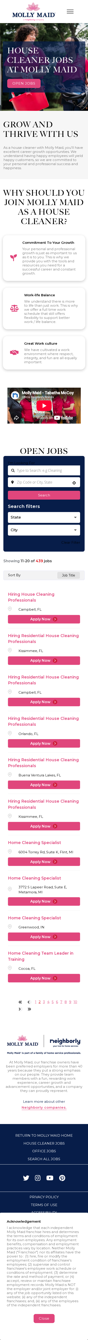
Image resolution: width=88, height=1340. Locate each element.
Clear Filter (70, 542)
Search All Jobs (44, 1159)
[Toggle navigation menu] (70, 11)
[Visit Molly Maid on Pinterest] (62, 1179)
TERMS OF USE (44, 1205)
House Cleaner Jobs (44, 1143)
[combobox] (44, 482)
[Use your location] (74, 483)
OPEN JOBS (23, 83)
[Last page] (29, 1009)
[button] (44, 517)
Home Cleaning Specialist (34, 842)
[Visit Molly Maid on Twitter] (26, 1179)
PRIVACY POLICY (44, 1197)
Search (44, 495)
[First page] (20, 1002)
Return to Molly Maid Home (44, 1135)
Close (44, 1318)
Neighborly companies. (44, 1107)
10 (75, 1002)
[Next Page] (20, 1009)
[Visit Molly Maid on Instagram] (38, 1179)
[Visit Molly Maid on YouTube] (50, 1179)
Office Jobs (44, 1151)
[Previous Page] (29, 1002)
